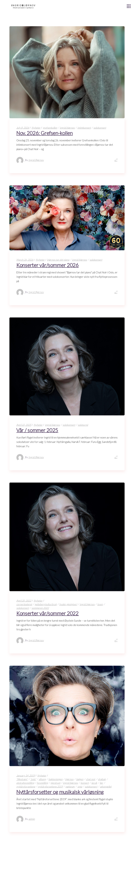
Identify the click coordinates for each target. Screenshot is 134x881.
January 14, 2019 (25, 775)
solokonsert (100, 127)
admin (31, 818)
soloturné (83, 424)
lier (101, 782)
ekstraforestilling (25, 782)
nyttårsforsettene (25, 786)
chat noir (90, 779)
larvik (94, 782)
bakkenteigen (56, 779)
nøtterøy (70, 786)
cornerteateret (24, 604)
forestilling (42, 782)
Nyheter (36, 127)
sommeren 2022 (40, 607)
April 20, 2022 (23, 600)
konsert (85, 782)
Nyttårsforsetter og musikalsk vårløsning (60, 792)
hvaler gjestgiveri (68, 604)
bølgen (79, 779)
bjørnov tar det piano (58, 259)
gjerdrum (55, 782)
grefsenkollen (50, 127)
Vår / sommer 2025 (37, 430)
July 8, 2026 (22, 127)
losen (100, 604)
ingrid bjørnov (67, 127)
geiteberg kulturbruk (46, 604)
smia (79, 786)
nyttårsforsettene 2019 (50, 786)
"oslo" (33, 779)
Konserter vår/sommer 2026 (47, 265)
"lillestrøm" (22, 779)
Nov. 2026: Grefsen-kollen (44, 133)
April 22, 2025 (23, 424)
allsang (42, 779)
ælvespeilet (105, 786)
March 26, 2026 (24, 259)
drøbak (102, 779)
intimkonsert (84, 127)
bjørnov (69, 779)
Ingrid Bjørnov (36, 159)
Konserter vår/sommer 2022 (47, 613)
